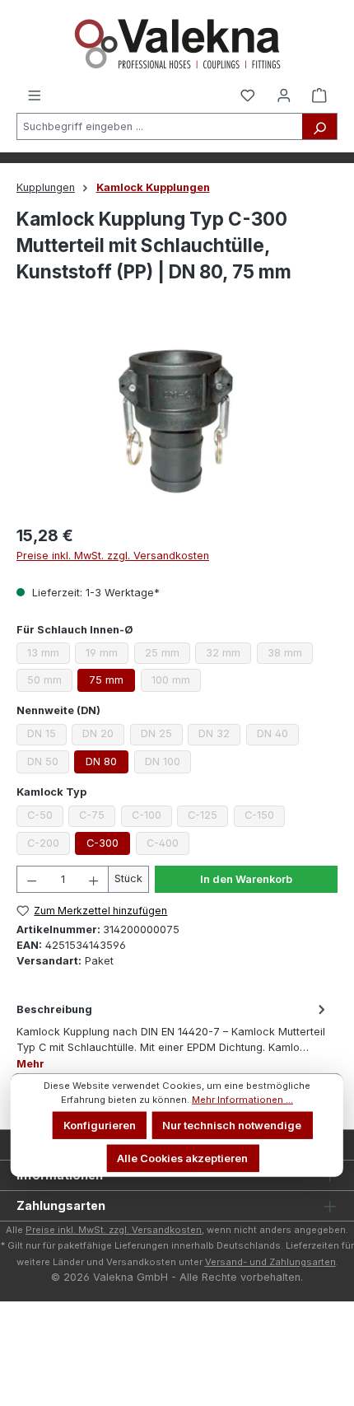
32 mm (228, 655)
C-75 (97, 817)
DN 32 (219, 736)
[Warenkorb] (319, 94)
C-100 (152, 817)
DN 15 (47, 736)
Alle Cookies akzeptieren (182, 1157)
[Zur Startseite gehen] (177, 43)
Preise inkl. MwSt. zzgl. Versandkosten (112, 555)
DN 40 (278, 736)
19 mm (107, 655)
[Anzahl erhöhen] (94, 879)
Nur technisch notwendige (231, 1125)
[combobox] (159, 126)
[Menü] (34, 94)
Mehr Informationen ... (242, 1099)
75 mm (106, 680)
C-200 (48, 846)
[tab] (172, 1036)
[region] (177, 420)
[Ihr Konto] (284, 94)
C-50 (45, 817)
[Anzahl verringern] (31, 879)
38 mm (290, 655)
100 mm (176, 683)
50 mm (49, 683)
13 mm (48, 655)
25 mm (167, 655)
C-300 (102, 843)
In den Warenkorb (246, 879)
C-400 (168, 846)
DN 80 (101, 761)
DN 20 (103, 736)
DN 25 (162, 736)
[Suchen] (320, 126)
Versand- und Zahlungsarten (270, 1262)
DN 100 (168, 764)
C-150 (265, 817)
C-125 (208, 817)
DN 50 (48, 764)
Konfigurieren (99, 1125)
